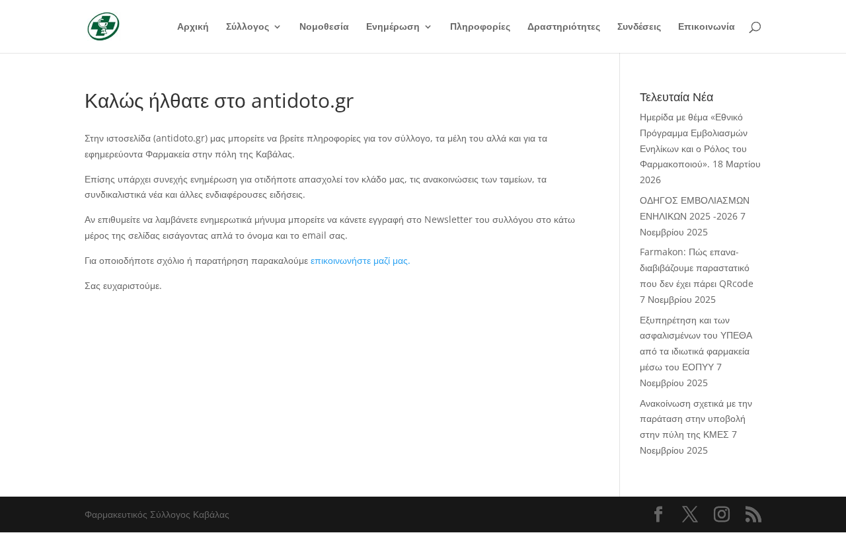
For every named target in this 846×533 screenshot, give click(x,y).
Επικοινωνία (706, 27)
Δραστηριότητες (563, 27)
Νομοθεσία (324, 27)
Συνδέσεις (639, 27)
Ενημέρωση (393, 27)
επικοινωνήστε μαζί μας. (360, 260)
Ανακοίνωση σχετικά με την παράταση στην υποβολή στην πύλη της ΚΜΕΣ (696, 419)
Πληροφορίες (480, 27)
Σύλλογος (247, 27)
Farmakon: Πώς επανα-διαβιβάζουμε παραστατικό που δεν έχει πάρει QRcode (696, 267)
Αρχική (193, 27)
